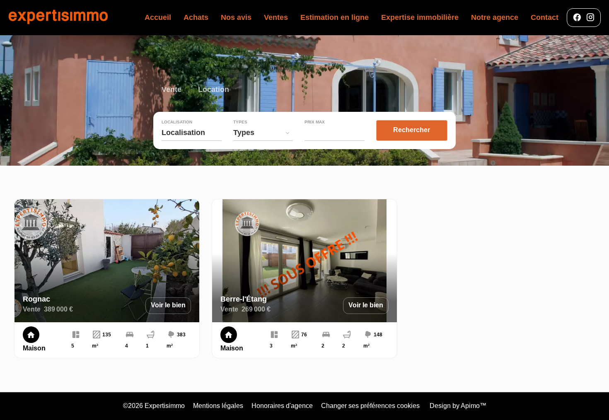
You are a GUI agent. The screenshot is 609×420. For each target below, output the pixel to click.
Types (240, 122)
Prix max (314, 122)
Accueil (58, 18)
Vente (171, 90)
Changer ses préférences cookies (370, 405)
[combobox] (192, 132)
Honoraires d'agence (282, 405)
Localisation (177, 122)
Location (213, 90)
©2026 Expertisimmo (154, 405)
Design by (457, 405)
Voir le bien (168, 305)
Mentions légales (218, 405)
